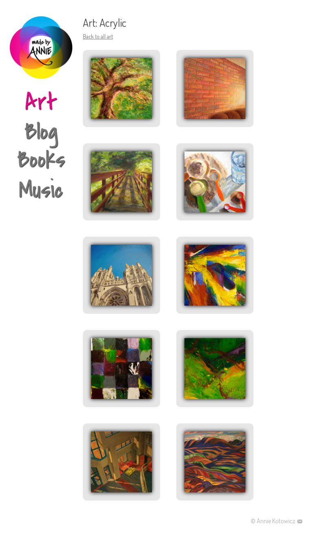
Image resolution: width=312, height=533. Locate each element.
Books (41, 159)
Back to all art (98, 36)
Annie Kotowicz (276, 521)
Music (41, 190)
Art (41, 102)
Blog (41, 131)
